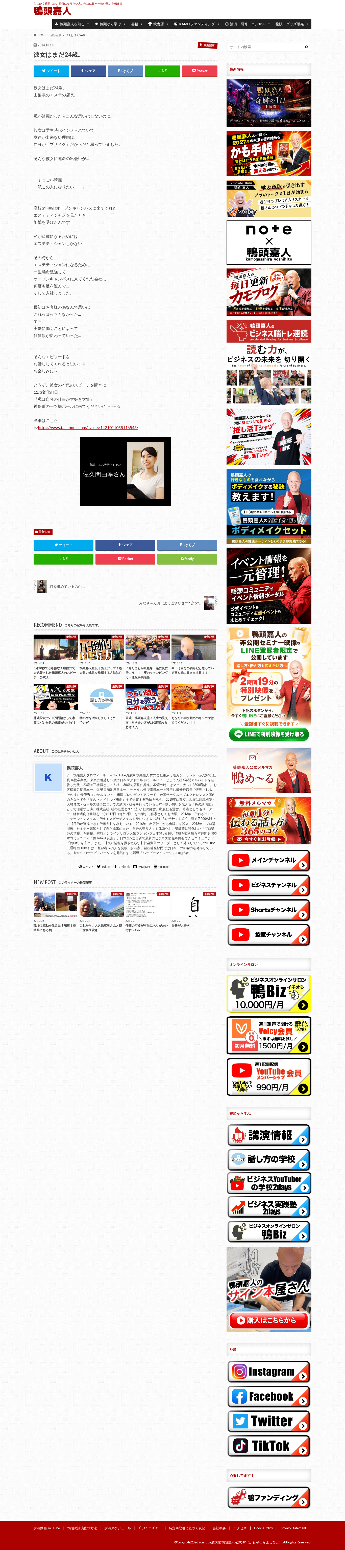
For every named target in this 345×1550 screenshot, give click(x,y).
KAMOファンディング (197, 24)
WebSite (88, 866)
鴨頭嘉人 (75, 767)
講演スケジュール (118, 1528)
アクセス (240, 1528)
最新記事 (45, 532)
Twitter (106, 866)
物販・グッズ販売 (290, 24)
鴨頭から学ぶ (110, 24)
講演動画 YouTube (47, 1528)
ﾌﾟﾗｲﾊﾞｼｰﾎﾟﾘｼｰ (149, 1528)
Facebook (124, 866)
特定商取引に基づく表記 (187, 1528)
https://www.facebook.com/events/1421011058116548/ (88, 427)
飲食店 (158, 24)
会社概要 (219, 1528)
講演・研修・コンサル (247, 24)
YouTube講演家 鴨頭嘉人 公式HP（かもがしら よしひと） (240, 1542)
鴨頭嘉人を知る (72, 24)
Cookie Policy (263, 1528)
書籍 (134, 24)
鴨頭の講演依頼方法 (82, 1528)
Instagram (144, 866)
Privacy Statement (293, 1528)
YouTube (163, 866)
